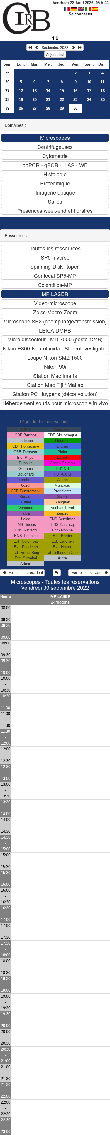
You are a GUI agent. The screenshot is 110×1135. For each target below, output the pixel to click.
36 (7, 82)
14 (48, 91)
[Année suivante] (80, 47)
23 (75, 99)
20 (35, 99)
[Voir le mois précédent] (36, 47)
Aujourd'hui (55, 54)
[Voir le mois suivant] (73, 47)
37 (7, 91)
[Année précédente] (29, 47)
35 (7, 73)
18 (103, 91)
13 (35, 91)
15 (62, 91)
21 (48, 99)
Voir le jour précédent (24, 573)
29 (62, 108)
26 (21, 108)
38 (7, 99)
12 (21, 91)
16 (75, 91)
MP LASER (60, 596)
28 (48, 108)
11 (102, 82)
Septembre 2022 (55, 47)
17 (89, 91)
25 (103, 99)
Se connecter (80, 14)
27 (35, 108)
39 (7, 108)
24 (89, 99)
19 (21, 99)
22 (62, 99)
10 (89, 82)
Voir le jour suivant (87, 573)
